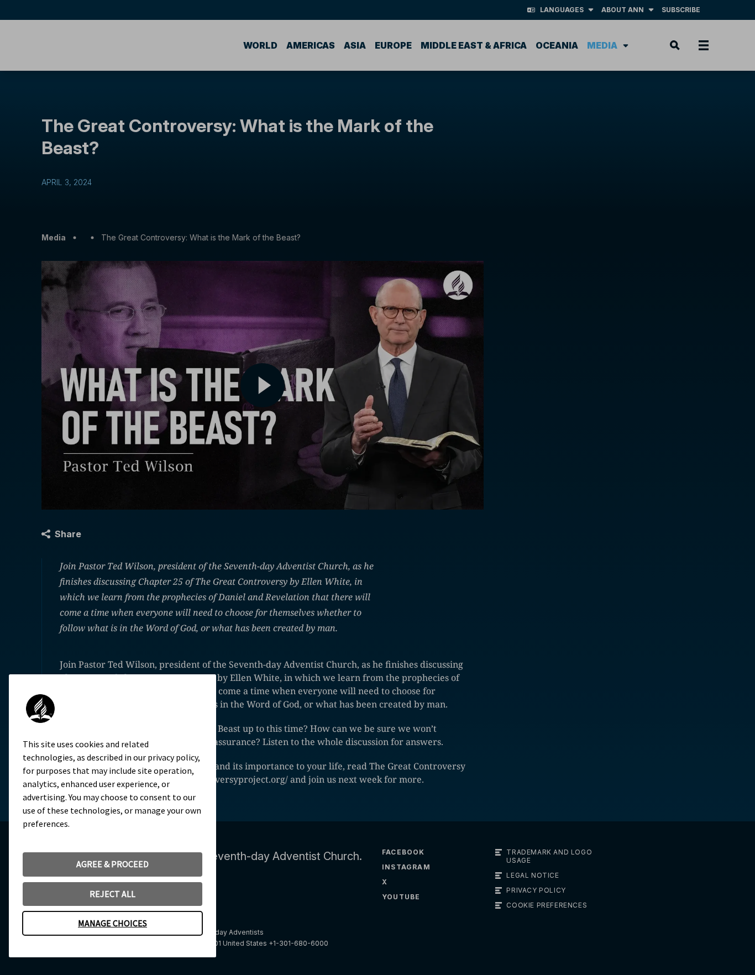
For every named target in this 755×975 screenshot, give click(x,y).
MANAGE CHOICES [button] (112, 923)
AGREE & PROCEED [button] (112, 863)
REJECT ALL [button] (112, 893)
